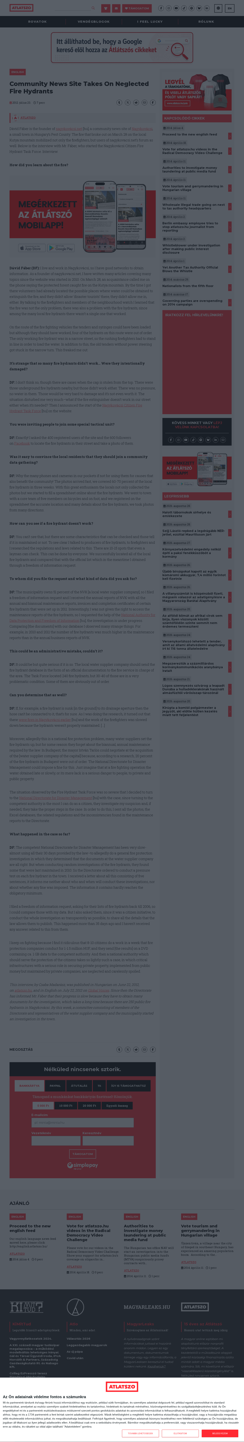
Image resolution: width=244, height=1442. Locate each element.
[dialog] (122, 1410)
